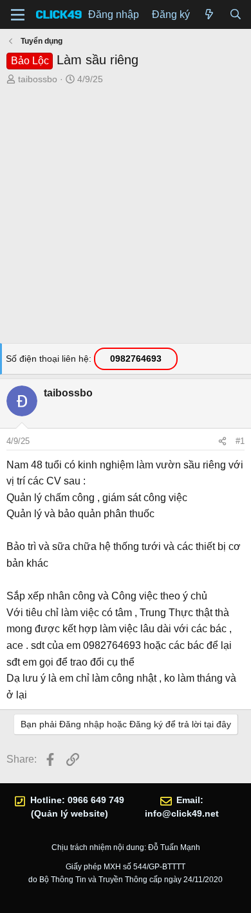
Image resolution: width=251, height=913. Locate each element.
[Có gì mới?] (209, 15)
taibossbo (37, 79)
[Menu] (18, 15)
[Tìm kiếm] (235, 15)
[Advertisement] (125, 218)
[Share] (222, 441)
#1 (240, 441)
